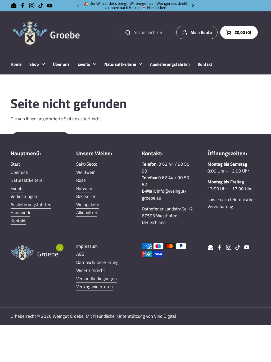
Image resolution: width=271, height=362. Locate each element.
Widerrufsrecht (90, 270)
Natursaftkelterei (27, 180)
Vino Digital (165, 316)
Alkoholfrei (86, 212)
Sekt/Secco (86, 164)
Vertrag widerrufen (94, 286)
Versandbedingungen (96, 278)
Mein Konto (201, 32)
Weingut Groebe (68, 316)
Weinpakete (87, 204)
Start (15, 164)
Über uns (19, 172)
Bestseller (86, 196)
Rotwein (84, 188)
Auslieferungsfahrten (31, 204)
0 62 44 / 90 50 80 (165, 167)
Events (17, 188)
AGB (80, 254)
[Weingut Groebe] (49, 32)
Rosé (81, 180)
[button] (239, 32)
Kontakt (18, 220)
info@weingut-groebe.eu (164, 194)
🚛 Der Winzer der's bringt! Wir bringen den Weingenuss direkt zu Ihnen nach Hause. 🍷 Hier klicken (135, 5)
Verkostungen (24, 196)
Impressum (87, 246)
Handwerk (20, 212)
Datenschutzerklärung (97, 262)
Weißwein (86, 172)
